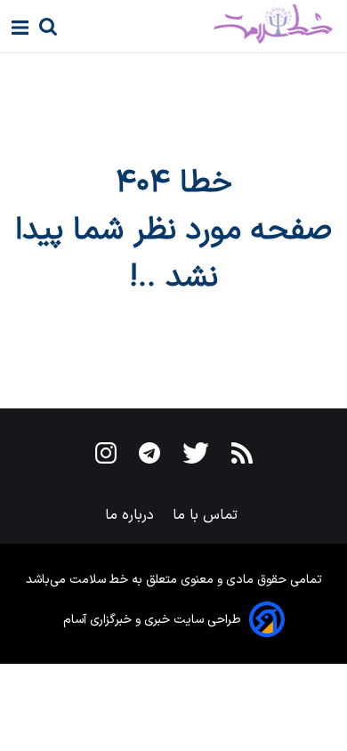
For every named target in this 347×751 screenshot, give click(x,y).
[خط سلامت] (210, 24)
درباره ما (131, 515)
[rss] (242, 456)
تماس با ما (207, 515)
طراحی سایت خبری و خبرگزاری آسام (152, 619)
